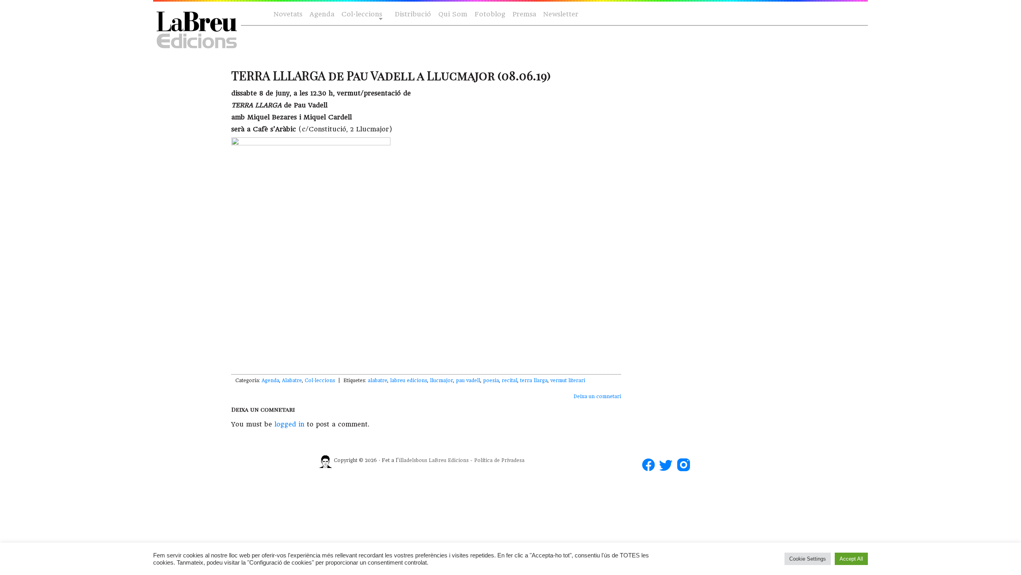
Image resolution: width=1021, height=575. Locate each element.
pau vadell (468, 380)
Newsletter (560, 14)
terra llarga (534, 380)
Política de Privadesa (499, 460)
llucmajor (441, 380)
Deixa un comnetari (597, 396)
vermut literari (567, 380)
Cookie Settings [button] (807, 559)
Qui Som (452, 14)
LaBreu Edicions (449, 460)
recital (509, 380)
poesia (491, 380)
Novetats (288, 14)
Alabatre (292, 380)
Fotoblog (490, 14)
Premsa (524, 14)
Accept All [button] (851, 559)
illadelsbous (413, 460)
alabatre (377, 380)
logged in (289, 424)
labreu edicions (408, 380)
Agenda (321, 14)
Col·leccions (361, 14)
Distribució (413, 14)
